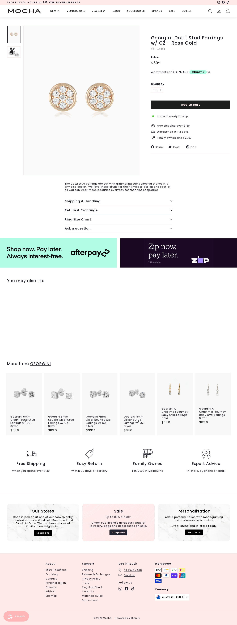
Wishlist (51, 591)
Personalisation (56, 583)
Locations (42, 533)
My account (90, 600)
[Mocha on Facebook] (126, 588)
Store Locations (56, 570)
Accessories (136, 11)
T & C (86, 583)
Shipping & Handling (83, 201)
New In (55, 11)
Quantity (157, 84)
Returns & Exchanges (96, 574)
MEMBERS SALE (75, 11)
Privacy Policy (91, 578)
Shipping (87, 570)
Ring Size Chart (78, 219)
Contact (51, 578)
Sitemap (51, 596)
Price (155, 57)
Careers (51, 587)
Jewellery (99, 11)
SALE (172, 11)
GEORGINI (40, 363)
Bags (116, 11)
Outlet (187, 11)
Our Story (52, 574)
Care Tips (88, 591)
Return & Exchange (81, 210)
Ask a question (78, 228)
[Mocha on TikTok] (133, 588)
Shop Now (118, 532)
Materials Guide (92, 596)
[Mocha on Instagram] (120, 588)
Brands (156, 11)
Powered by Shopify (127, 618)
